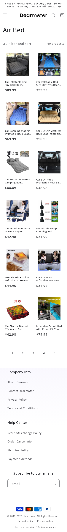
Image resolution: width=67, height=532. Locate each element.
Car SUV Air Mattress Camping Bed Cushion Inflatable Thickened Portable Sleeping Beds (17, 181)
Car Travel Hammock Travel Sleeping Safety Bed (17, 230)
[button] (5, 15)
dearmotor (30, 516)
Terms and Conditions (22, 408)
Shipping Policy (18, 450)
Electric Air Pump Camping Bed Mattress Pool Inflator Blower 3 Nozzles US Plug (46, 230)
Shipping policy (47, 527)
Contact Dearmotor (20, 391)
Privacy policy (45, 521)
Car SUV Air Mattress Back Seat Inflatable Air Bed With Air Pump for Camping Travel (48, 132)
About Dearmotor (19, 382)
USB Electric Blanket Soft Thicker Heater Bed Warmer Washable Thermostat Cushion (17, 279)
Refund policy (26, 521)
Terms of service (25, 527)
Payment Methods (19, 459)
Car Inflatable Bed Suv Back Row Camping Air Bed (16, 83)
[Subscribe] (55, 483)
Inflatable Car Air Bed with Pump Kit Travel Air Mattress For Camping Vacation (49, 328)
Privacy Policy (17, 399)
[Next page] (54, 353)
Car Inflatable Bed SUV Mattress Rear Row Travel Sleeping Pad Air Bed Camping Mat (49, 83)
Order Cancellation (20, 441)
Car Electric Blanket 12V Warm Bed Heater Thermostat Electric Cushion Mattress (16, 328)
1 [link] (12, 353)
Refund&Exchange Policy (24, 433)
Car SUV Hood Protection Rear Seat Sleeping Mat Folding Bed (49, 181)
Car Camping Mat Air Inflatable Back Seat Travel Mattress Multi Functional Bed (17, 132)
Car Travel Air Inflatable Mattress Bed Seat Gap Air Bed (49, 279)
